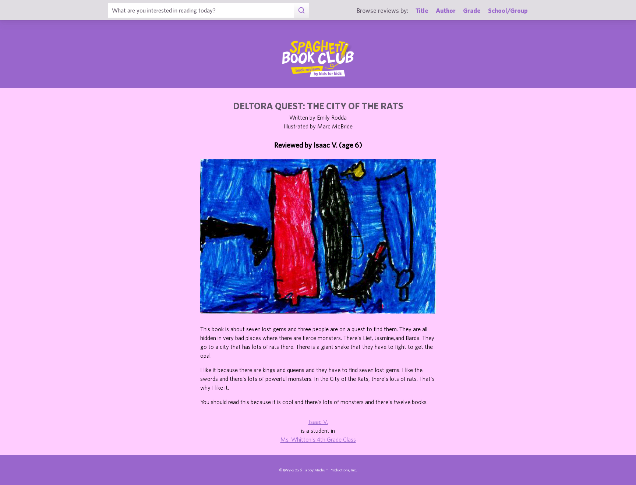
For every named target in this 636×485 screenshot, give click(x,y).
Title (422, 10)
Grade (472, 10)
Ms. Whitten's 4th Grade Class (318, 439)
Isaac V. (318, 421)
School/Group (508, 10)
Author (446, 10)
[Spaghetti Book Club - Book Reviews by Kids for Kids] (318, 58)
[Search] (301, 10)
